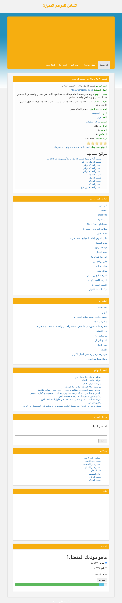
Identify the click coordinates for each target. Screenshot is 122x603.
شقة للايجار (101, 252)
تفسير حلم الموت (93, 461)
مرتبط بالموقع (72, 147)
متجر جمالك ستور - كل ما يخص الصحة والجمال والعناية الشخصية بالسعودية (72, 326)
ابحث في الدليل (99, 426)
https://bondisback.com (82, 90)
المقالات (75, 65)
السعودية (96, 113)
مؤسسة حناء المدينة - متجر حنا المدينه (83, 386)
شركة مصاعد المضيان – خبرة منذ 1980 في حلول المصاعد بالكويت (70, 399)
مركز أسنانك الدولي (97, 289)
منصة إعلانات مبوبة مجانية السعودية (90, 317)
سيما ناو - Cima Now (97, 224)
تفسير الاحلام (95, 177)
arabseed (102, 214)
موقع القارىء (101, 335)
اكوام (104, 312)
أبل (103, 574)
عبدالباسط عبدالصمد (97, 359)
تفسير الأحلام (95, 174)
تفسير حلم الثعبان (92, 467)
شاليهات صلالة (100, 321)
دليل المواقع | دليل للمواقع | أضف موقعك (87, 238)
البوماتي (103, 205)
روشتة (104, 210)
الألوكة (104, 349)
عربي (98, 117)
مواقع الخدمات (93, 121)
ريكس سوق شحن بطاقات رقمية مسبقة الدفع (79, 396)
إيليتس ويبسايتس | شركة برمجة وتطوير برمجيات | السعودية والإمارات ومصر (66, 393)
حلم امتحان (95, 470)
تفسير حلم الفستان (92, 464)
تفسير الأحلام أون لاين (91, 187)
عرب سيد (102, 219)
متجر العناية (101, 243)
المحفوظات (58, 147)
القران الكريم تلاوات (97, 280)
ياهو (102, 568)
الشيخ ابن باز (101, 340)
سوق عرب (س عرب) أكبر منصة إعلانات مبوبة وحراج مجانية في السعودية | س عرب (62, 406)
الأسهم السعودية (99, 285)
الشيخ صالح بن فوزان (97, 275)
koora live (102, 307)
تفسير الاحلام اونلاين (91, 165)
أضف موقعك (90, 65)
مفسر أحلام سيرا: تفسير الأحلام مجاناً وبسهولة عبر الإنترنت (73, 158)
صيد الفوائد (101, 345)
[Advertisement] (58, 39)
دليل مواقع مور (100, 261)
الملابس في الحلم (92, 457)
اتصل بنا (63, 65)
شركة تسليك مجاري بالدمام (88, 377)
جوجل (101, 563)
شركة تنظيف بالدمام (91, 380)
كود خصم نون (100, 247)
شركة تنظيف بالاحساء (90, 383)
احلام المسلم (95, 474)
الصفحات (85, 147)
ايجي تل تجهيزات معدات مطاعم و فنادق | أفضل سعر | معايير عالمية (69, 390)
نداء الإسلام (101, 331)
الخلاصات (50, 65)
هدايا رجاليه (101, 266)
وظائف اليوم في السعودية (95, 229)
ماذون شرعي (94, 402)
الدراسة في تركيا (99, 256)
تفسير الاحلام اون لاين (91, 162)
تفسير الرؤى (95, 477)
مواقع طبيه (102, 270)
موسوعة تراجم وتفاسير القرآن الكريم (89, 354)
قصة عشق (102, 233)
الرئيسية (104, 65)
